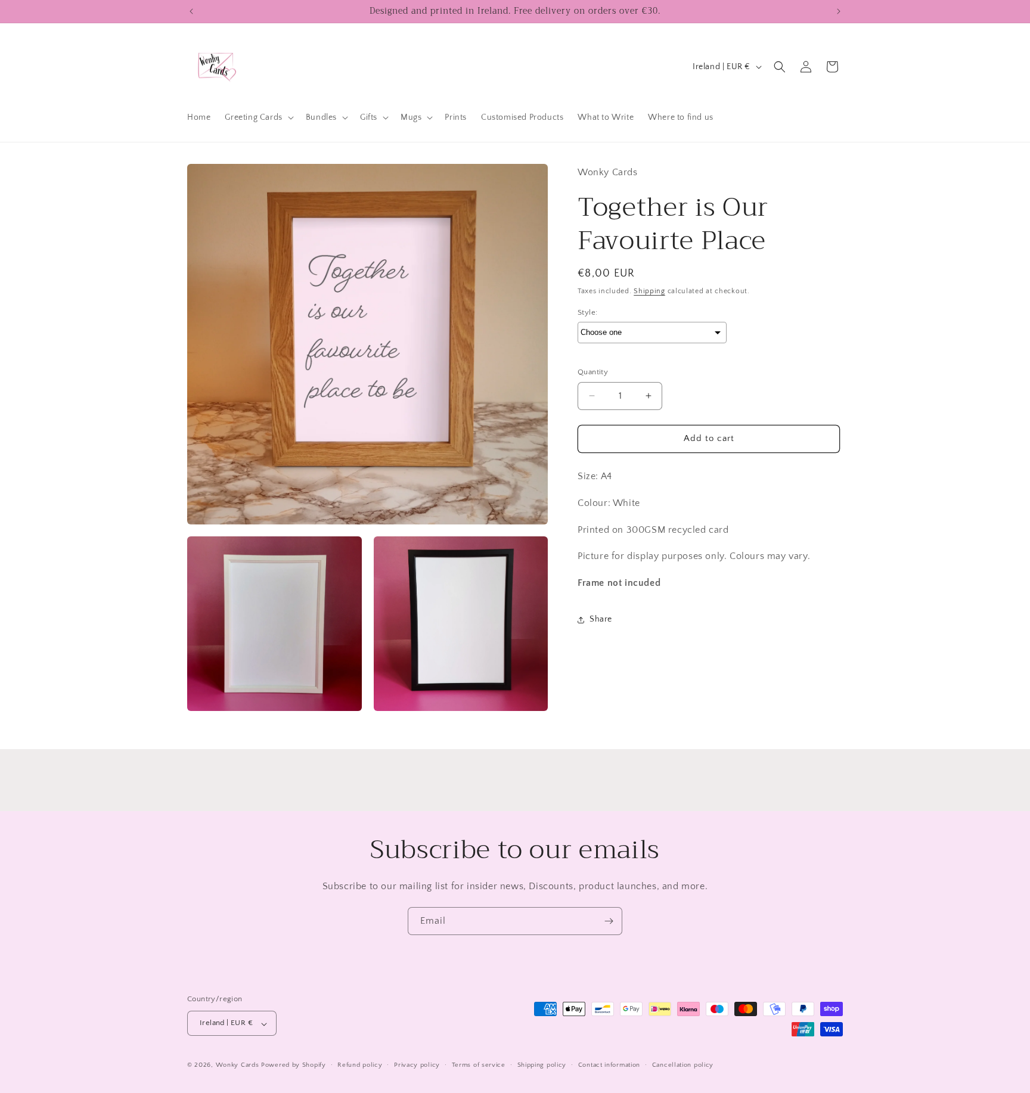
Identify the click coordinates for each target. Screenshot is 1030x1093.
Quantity (593, 372)
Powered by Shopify (293, 1065)
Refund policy (359, 1065)
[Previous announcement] (191, 11)
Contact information (609, 1065)
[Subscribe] (608, 921)
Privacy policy (417, 1065)
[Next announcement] (839, 11)
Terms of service (478, 1065)
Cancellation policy (682, 1065)
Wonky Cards (237, 1065)
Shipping (649, 291)
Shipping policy (542, 1065)
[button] (258, 117)
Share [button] (601, 619)
